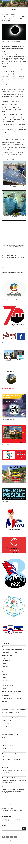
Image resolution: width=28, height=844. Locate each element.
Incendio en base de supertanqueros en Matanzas (14, 709)
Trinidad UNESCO (6, 751)
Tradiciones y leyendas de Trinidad (10, 745)
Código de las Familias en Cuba (9, 658)
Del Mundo (4, 674)
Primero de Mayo (6, 731)
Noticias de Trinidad (7, 720)
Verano (4, 762)
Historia (4, 706)
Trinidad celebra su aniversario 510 (10, 775)
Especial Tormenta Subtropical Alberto (11, 698)
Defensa (4, 671)
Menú (14, 9)
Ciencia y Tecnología (10, 255)
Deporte (4, 677)
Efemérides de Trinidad (7, 685)
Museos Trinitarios (6, 715)
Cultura (4, 663)
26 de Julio (4, 646)
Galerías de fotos (6, 704)
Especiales (4, 701)
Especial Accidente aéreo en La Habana (11, 691)
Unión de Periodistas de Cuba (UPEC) (11, 759)
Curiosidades (5, 666)
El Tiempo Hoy (5, 688)
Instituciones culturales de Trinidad (10, 712)
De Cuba (4, 669)
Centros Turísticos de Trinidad (9, 652)
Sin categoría (5, 740)
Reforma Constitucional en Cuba (10, 734)
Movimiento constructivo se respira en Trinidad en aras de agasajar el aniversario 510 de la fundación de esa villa (13, 791)
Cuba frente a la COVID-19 (8, 660)
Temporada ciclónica (7, 742)
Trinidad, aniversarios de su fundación (11, 753)
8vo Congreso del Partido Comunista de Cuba (13, 649)
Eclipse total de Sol (15, 257)
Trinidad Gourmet (6, 748)
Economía (4, 680)
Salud (3, 737)
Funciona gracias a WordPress (8, 840)
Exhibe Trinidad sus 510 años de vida (11, 777)
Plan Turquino (5, 726)
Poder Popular (5, 729)
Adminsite (13, 14)
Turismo (4, 756)
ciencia (6, 257)
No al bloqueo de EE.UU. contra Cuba (10, 717)
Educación (4, 683)
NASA (22, 257)
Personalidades (5, 723)
